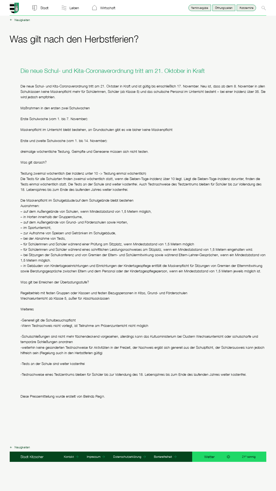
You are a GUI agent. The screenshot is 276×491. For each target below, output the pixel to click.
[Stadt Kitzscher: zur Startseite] (14, 12)
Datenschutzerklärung (127, 456)
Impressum (94, 456)
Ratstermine (246, 7)
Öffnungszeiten (223, 7)
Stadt (44, 8)
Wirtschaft (107, 8)
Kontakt (69, 456)
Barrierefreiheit (163, 456)
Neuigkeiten (22, 20)
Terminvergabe (199, 7)
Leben (74, 8)
